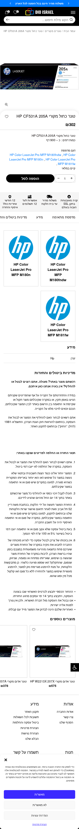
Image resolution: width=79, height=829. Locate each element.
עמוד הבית (69, 31)
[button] (75, 667)
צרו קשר (68, 717)
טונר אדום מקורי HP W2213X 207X (52, 681)
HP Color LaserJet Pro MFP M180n (42, 156)
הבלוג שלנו (32, 738)
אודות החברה (65, 711)
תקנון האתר (32, 711)
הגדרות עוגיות (39, 815)
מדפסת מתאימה (63, 217)
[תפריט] (73, 12)
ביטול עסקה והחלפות (26, 722)
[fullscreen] (6, 104)
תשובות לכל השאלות (26, 717)
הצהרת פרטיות (39, 824)
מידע (39, 217)
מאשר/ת (39, 794)
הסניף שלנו (66, 722)
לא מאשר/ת (40, 805)
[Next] (10, 3)
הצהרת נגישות (30, 733)
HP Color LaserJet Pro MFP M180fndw (36, 154)
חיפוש (7, 20)
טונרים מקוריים (53, 31)
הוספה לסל (30, 178)
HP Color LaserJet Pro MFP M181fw (60, 161)
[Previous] (68, 3)
